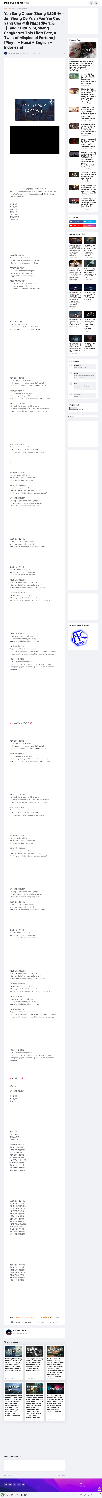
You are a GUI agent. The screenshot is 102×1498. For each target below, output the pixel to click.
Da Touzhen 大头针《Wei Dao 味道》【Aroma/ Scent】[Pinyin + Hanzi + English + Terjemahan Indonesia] (89, 324)
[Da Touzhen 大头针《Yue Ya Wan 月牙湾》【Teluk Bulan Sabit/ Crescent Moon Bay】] (90, 287)
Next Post (60, 1475)
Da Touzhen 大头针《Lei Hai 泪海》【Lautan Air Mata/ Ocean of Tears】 (75, 322)
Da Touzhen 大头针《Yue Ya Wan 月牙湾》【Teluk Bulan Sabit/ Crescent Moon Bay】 (89, 296)
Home (5, 8)
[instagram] (19, 1484)
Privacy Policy (84, 1495)
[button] (91, 3)
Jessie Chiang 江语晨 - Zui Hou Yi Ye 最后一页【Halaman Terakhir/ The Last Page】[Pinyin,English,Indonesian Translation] (88, 128)
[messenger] (99, 1489)
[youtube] (14, 1484)
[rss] (23, 1484)
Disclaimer (94, 1495)
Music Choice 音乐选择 (16, 2)
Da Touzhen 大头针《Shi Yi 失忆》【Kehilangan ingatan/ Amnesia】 (90, 345)
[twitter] (10, 1484)
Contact (75, 1495)
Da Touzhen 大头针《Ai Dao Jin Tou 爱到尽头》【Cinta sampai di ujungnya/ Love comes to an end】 (75, 347)
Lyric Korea (82, 1487)
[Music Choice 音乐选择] (99, 1494)
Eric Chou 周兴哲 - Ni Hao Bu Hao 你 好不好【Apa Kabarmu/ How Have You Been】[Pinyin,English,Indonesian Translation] (88, 78)
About (68, 1495)
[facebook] (5, 1484)
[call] (2, 1494)
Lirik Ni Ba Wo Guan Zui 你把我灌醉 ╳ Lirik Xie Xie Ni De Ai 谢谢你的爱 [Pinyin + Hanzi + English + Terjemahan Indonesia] (75, 250)
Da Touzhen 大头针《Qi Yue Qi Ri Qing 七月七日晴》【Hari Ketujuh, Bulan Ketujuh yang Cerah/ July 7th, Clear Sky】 (90, 250)
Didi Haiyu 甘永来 (19, 1330)
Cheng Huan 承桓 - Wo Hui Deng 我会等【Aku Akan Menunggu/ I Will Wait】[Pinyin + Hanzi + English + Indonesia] (88, 189)
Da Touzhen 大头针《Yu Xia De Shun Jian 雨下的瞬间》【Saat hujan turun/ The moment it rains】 (90, 273)
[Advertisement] (40, 77)
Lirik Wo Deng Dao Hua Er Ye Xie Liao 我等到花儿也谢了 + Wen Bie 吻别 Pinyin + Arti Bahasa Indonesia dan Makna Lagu (75, 274)
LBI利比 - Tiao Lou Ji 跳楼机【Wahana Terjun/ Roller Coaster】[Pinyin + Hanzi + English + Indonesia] (88, 142)
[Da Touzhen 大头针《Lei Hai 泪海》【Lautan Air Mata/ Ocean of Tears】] (75, 314)
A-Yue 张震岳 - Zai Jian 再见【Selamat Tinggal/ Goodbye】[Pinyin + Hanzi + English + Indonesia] (88, 176)
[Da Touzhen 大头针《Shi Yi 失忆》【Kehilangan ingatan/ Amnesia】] (90, 338)
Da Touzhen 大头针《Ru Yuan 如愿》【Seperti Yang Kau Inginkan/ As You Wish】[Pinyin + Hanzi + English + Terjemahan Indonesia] (88, 203)
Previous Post (9, 1475)
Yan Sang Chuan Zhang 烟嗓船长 (18, 8)
